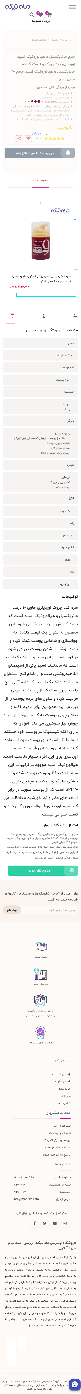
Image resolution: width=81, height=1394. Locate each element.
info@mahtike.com (26, 1199)
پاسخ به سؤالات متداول (56, 1154)
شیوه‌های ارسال (61, 1125)
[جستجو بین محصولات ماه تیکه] (31, 15)
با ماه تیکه (63, 1061)
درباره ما (66, 1095)
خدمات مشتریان (58, 1112)
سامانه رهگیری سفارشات (55, 1147)
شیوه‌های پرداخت (60, 1132)
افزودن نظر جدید (40, 870)
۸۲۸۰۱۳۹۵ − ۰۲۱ (24, 1177)
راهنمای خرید (63, 1081)
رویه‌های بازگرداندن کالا (57, 1140)
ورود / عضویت (40, 21)
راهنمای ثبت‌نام (61, 1074)
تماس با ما (64, 1103)
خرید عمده (64, 1088)
